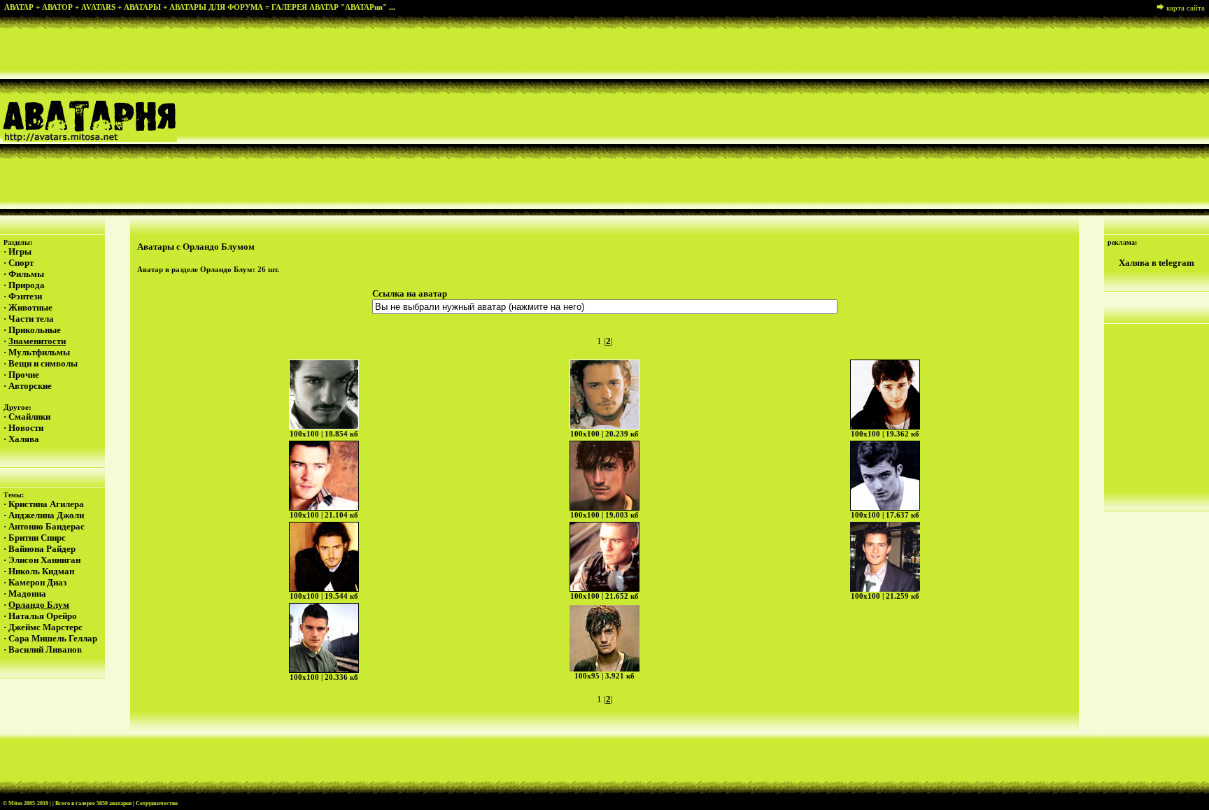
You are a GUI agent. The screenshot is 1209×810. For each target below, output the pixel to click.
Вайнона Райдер (42, 548)
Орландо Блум (38, 604)
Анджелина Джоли (46, 515)
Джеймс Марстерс (45, 627)
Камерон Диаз (37, 582)
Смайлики (29, 416)
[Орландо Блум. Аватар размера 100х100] (324, 394)
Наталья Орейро (42, 616)
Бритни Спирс (37, 537)
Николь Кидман (41, 571)
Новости (25, 427)
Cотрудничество (157, 803)
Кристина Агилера (46, 504)
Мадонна (27, 593)
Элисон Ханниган (44, 560)
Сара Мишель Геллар (52, 638)
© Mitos (12, 803)
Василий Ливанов (45, 649)
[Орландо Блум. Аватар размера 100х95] (604, 638)
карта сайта (1185, 7)
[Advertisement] (743, 115)
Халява (23, 439)
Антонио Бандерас (46, 526)
